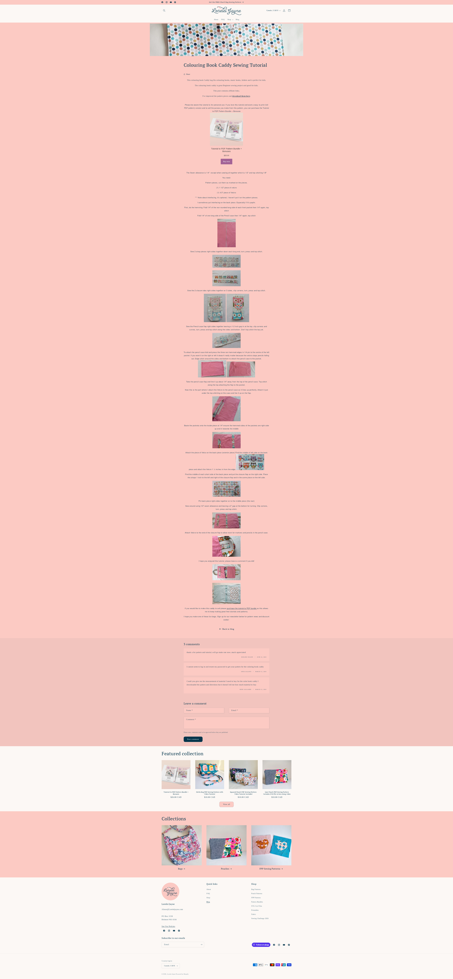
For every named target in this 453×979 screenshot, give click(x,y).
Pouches (225, 868)
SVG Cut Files (256, 906)
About (208, 889)
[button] (164, 10)
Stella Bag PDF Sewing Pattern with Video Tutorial (209, 793)
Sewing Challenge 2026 (260, 918)
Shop (208, 898)
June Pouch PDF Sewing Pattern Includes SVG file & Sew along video (277, 793)
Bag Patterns (255, 889)
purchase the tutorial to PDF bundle (242, 608)
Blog (208, 902)
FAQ (208, 893)
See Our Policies (168, 926)
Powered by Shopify (182, 974)
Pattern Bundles (257, 902)
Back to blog (228, 629)
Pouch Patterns (256, 893)
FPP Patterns (256, 898)
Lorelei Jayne (171, 974)
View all (226, 804)
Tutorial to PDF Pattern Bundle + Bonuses (176, 793)
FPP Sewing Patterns (270, 868)
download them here (241, 96)
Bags (180, 868)
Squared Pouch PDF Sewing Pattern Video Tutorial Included (243, 793)
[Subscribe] (201, 944)
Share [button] (188, 74)
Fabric (253, 914)
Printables (255, 910)
